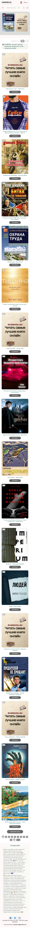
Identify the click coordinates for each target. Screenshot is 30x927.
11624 (18, 840)
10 (11, 840)
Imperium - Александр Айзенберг (15, 564)
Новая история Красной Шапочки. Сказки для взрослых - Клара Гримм (15, 520)
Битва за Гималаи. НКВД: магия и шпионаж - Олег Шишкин (15, 218)
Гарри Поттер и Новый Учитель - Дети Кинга (15, 435)
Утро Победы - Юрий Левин (15, 477)
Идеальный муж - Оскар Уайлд (15, 348)
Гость (25, 2)
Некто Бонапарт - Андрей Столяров (15, 779)
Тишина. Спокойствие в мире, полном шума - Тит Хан (15, 305)
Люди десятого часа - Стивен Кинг (15, 89)
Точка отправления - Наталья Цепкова (15, 737)
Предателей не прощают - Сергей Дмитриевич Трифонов (15, 693)
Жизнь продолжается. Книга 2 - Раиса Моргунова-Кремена (15, 822)
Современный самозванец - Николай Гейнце (15, 175)
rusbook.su (12, 920)
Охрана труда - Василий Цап (15, 262)
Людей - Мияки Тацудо (15, 606)
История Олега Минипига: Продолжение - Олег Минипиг (15, 391)
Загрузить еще (15, 832)
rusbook (7, 2)
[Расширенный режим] (27, 41)
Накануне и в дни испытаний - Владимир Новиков (15, 649)
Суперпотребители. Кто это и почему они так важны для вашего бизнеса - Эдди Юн (15, 132)
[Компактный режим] (22, 41)
